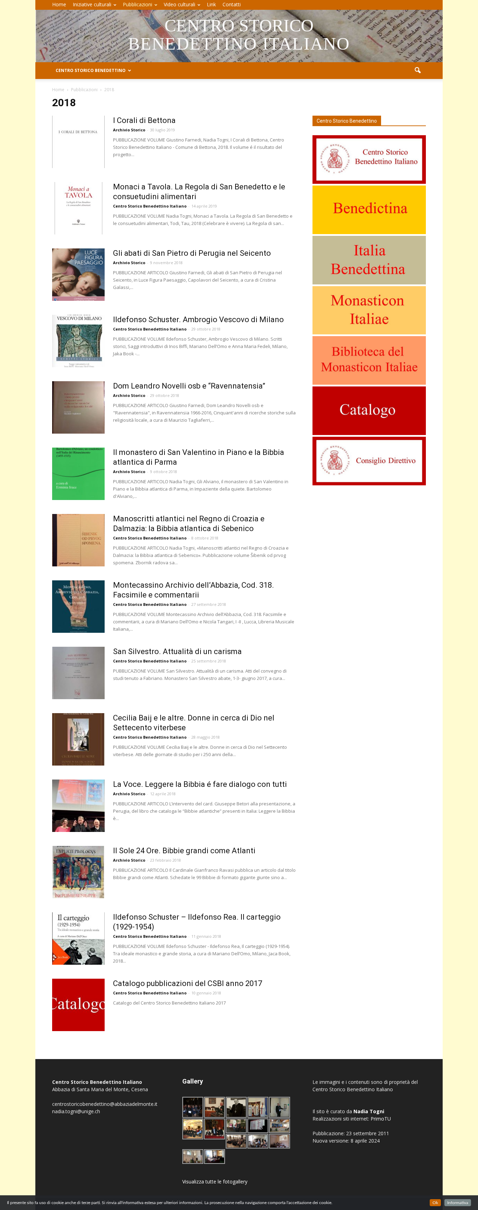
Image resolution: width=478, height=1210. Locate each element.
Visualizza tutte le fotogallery (214, 1181)
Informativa (457, 1203)
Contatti (232, 4)
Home (59, 4)
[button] (417, 70)
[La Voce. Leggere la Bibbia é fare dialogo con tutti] (78, 806)
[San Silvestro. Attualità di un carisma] (78, 673)
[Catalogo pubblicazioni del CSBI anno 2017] (78, 1005)
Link (211, 4)
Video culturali (179, 4)
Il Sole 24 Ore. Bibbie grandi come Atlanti (184, 850)
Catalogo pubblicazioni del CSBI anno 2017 (187, 983)
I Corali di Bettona (144, 120)
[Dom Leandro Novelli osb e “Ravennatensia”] (78, 407)
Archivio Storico (129, 129)
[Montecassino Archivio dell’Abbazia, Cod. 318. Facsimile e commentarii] (78, 606)
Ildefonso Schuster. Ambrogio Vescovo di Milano (198, 319)
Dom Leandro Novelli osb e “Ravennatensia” (189, 386)
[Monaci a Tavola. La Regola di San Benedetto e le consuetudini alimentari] (78, 208)
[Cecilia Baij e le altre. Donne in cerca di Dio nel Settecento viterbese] (78, 739)
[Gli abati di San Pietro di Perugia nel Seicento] (78, 274)
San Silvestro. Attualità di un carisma (177, 651)
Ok (435, 1203)
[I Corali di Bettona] (78, 142)
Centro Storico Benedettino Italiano (150, 206)
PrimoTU (381, 1118)
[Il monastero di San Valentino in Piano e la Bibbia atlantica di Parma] (78, 474)
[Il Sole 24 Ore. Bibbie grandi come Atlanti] (78, 872)
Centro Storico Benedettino (91, 70)
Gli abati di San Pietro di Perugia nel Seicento (192, 253)
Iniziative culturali (92, 4)
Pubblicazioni (137, 4)
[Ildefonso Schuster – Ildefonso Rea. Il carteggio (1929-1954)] (78, 938)
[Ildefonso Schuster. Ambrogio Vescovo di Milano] (78, 341)
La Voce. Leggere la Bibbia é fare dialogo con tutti (200, 784)
